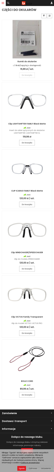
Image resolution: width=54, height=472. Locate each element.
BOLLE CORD (27, 381)
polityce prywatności (30, 462)
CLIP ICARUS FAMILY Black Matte (27, 190)
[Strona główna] (27, 3)
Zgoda (22, 468)
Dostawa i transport (14, 421)
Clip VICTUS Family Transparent (27, 317)
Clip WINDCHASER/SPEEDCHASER (27, 252)
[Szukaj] (8, 3)
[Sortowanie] (49, 16)
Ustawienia (46, 468)
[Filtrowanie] (43, 16)
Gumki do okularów (27, 61)
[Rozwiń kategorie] (3, 3)
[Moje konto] (51, 3)
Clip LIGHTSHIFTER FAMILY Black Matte (27, 123)
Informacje (8, 429)
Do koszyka (27, 142)
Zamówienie (9, 413)
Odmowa (33, 468)
